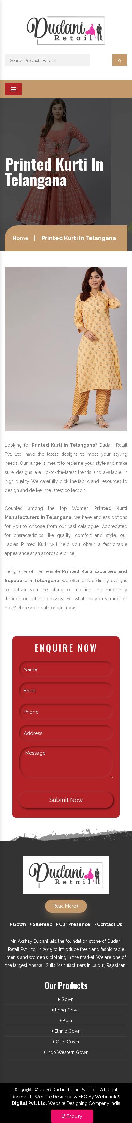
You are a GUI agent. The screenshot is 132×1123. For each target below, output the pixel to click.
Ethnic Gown (67, 1031)
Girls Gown (66, 1041)
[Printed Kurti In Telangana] (66, 348)
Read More (65, 906)
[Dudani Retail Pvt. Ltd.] (66, 33)
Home (21, 238)
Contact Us (109, 924)
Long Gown (67, 1009)
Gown (19, 924)
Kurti (67, 1020)
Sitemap (42, 924)
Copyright (23, 1089)
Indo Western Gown (66, 1052)
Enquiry (73, 1116)
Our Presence (74, 924)
